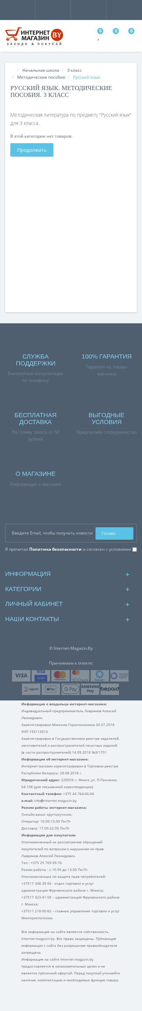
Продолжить (32, 150)
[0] (99, 37)
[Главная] (12, 70)
